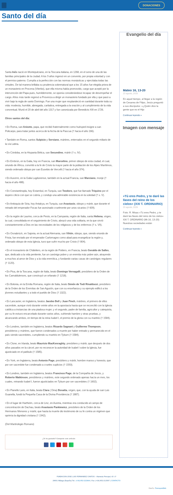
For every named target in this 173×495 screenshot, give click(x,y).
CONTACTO (115, 480)
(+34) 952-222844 (83, 480)
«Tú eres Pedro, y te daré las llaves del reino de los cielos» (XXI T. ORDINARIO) (143, 200)
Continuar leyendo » (132, 115)
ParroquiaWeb (160, 488)
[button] (4, 5)
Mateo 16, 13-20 (134, 90)
